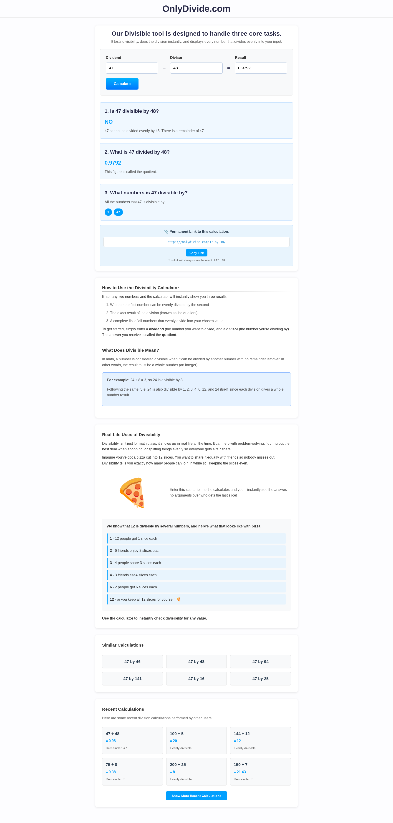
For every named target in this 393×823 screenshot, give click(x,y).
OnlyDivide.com (196, 9)
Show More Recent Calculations (196, 796)
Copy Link (196, 253)
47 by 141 (132, 678)
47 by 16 (196, 678)
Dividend (113, 58)
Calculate (122, 84)
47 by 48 (196, 661)
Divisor (176, 58)
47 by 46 (132, 661)
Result (240, 58)
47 (118, 212)
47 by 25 (260, 678)
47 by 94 (260, 661)
